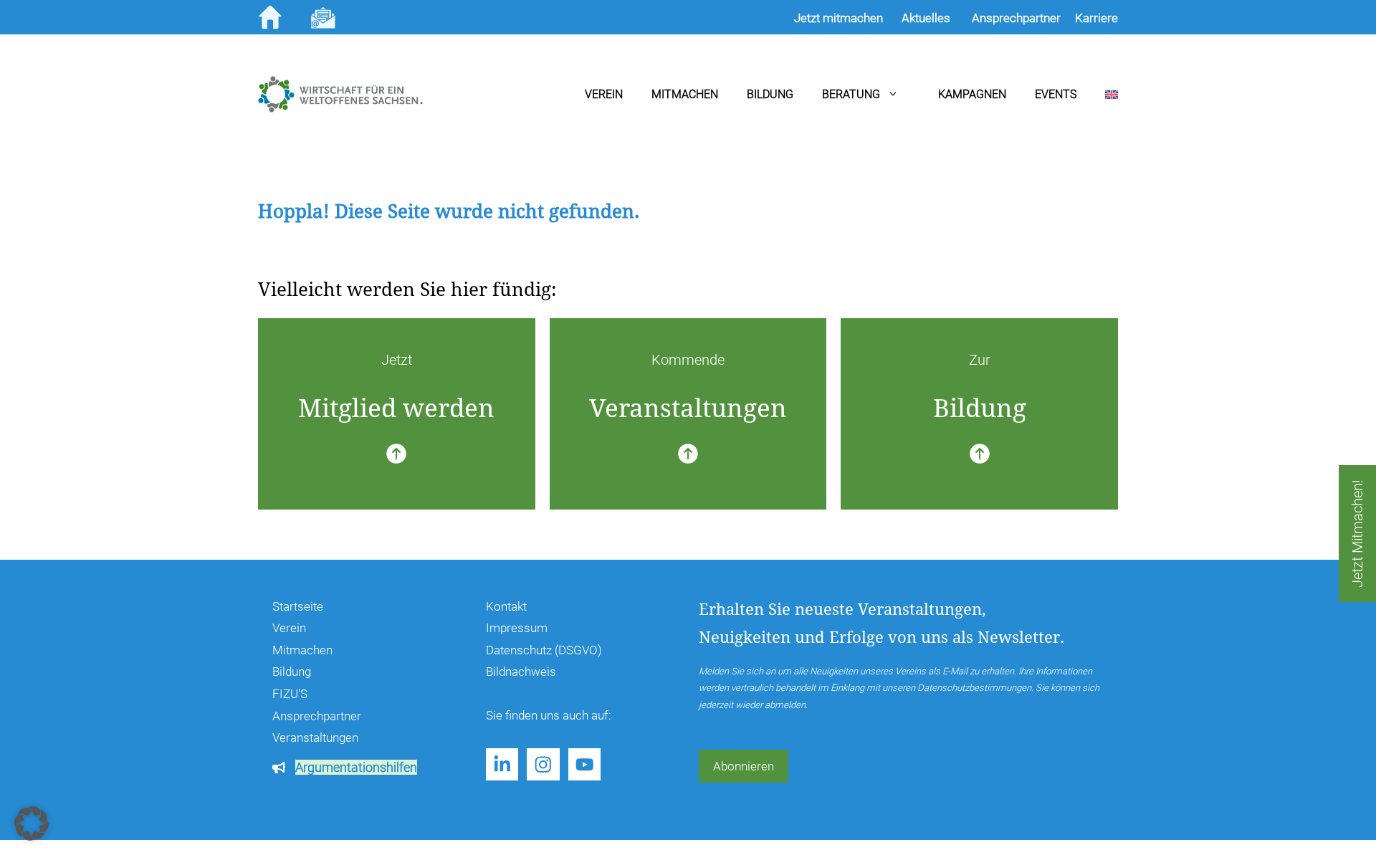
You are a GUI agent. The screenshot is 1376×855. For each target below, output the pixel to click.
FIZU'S (289, 694)
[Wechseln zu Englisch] (1097, 94)
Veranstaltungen (315, 737)
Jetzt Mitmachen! (1357, 533)
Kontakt (506, 606)
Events (1055, 94)
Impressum (517, 628)
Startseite (297, 606)
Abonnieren (743, 766)
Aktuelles (926, 18)
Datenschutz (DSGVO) (544, 650)
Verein (604, 94)
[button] (31, 823)
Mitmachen (684, 94)
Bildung (770, 94)
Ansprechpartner (316, 716)
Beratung (851, 94)
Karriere (1096, 18)
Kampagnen (972, 94)
